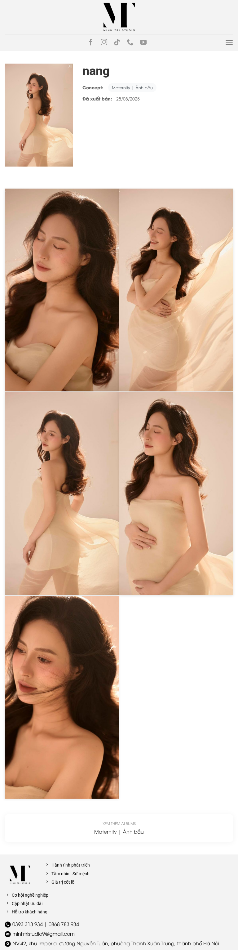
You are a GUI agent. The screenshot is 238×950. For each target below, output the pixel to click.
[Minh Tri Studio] (119, 17)
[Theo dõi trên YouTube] (143, 42)
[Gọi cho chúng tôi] (130, 42)
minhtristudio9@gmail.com (43, 933)
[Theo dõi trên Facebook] (90, 42)
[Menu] (229, 42)
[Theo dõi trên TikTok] (117, 42)
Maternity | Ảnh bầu (132, 87)
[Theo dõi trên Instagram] (104, 42)
